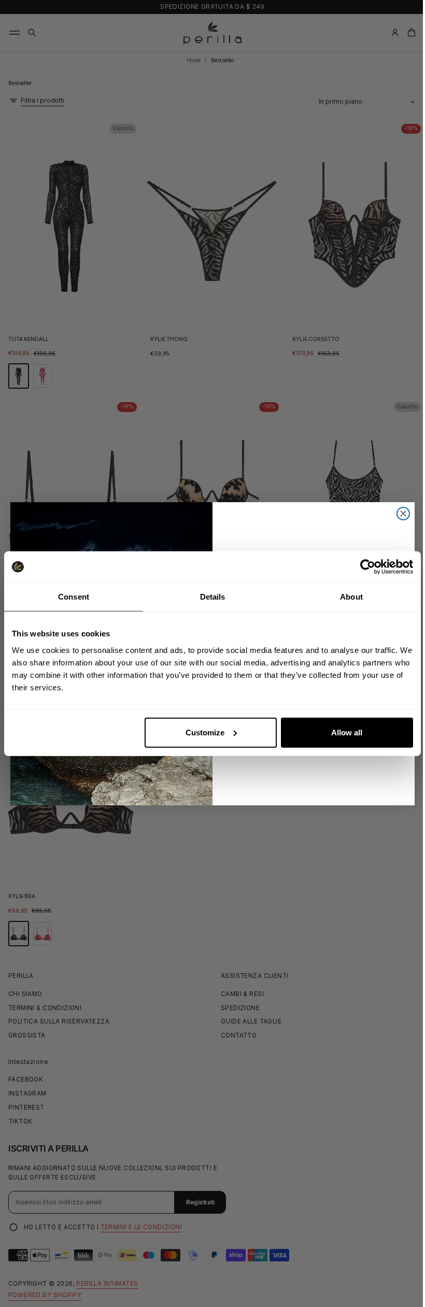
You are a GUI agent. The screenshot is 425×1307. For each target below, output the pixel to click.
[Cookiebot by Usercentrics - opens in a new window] (367, 567)
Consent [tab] (73, 596)
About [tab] (351, 596)
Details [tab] (212, 596)
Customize (205, 732)
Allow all (346, 732)
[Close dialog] (399, 513)
